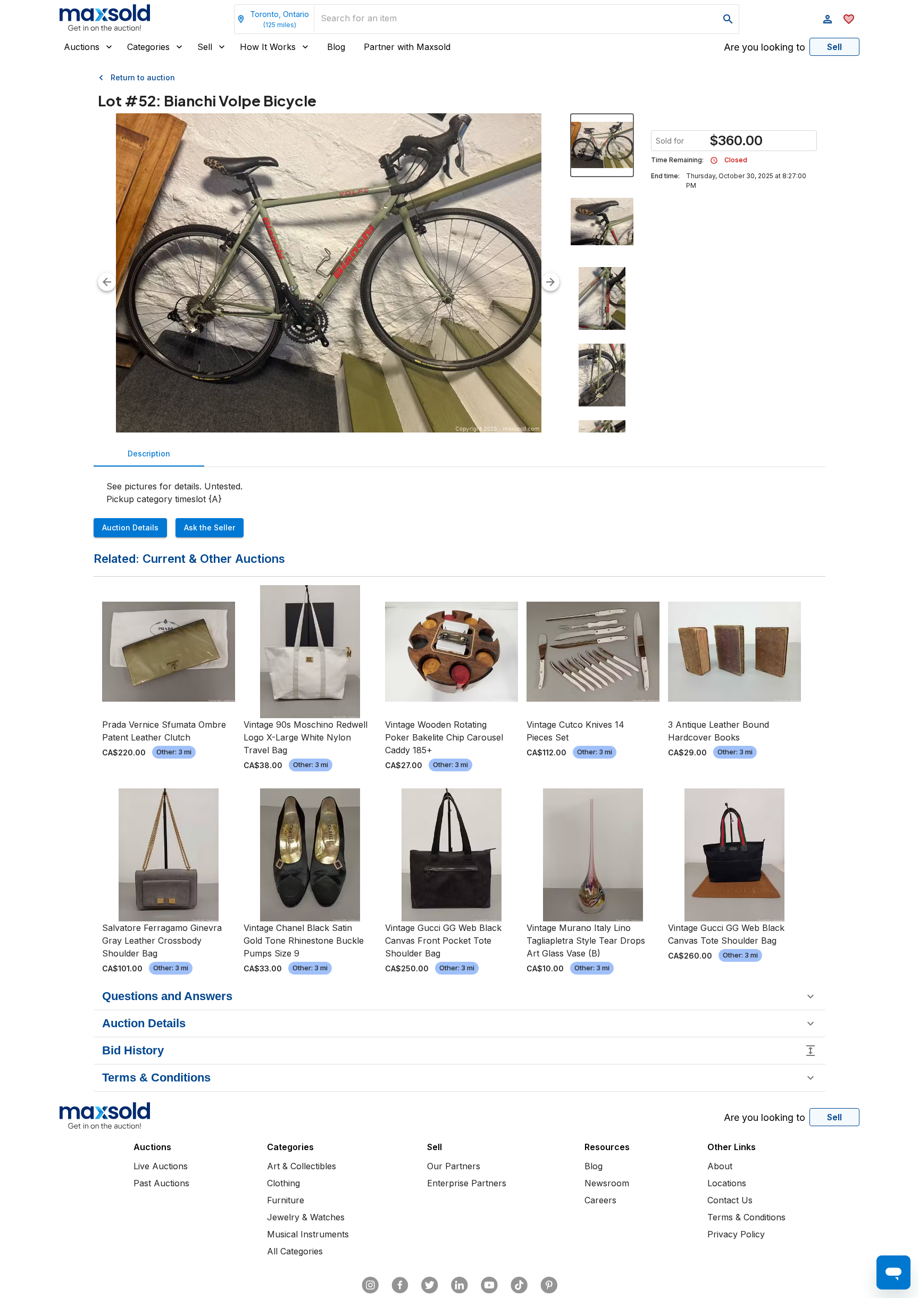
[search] (728, 19)
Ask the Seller (209, 527)
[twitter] (429, 1285)
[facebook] (400, 1285)
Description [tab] (149, 453)
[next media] (550, 282)
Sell (204, 46)
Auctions (81, 46)
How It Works (268, 46)
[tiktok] (519, 1285)
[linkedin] (459, 1285)
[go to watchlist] (848, 19)
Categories (148, 46)
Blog (336, 46)
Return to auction (143, 77)
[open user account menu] (827, 19)
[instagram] (370, 1285)
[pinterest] (549, 1285)
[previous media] (107, 282)
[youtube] (489, 1285)
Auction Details (130, 527)
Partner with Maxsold (407, 46)
